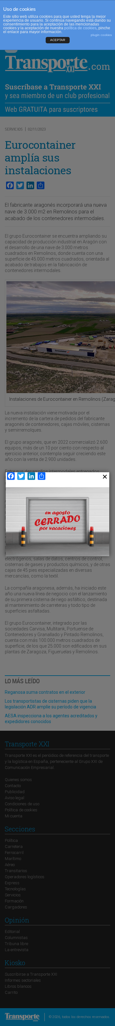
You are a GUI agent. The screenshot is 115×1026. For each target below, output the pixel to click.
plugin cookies (101, 35)
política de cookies (80, 28)
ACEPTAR (57, 40)
